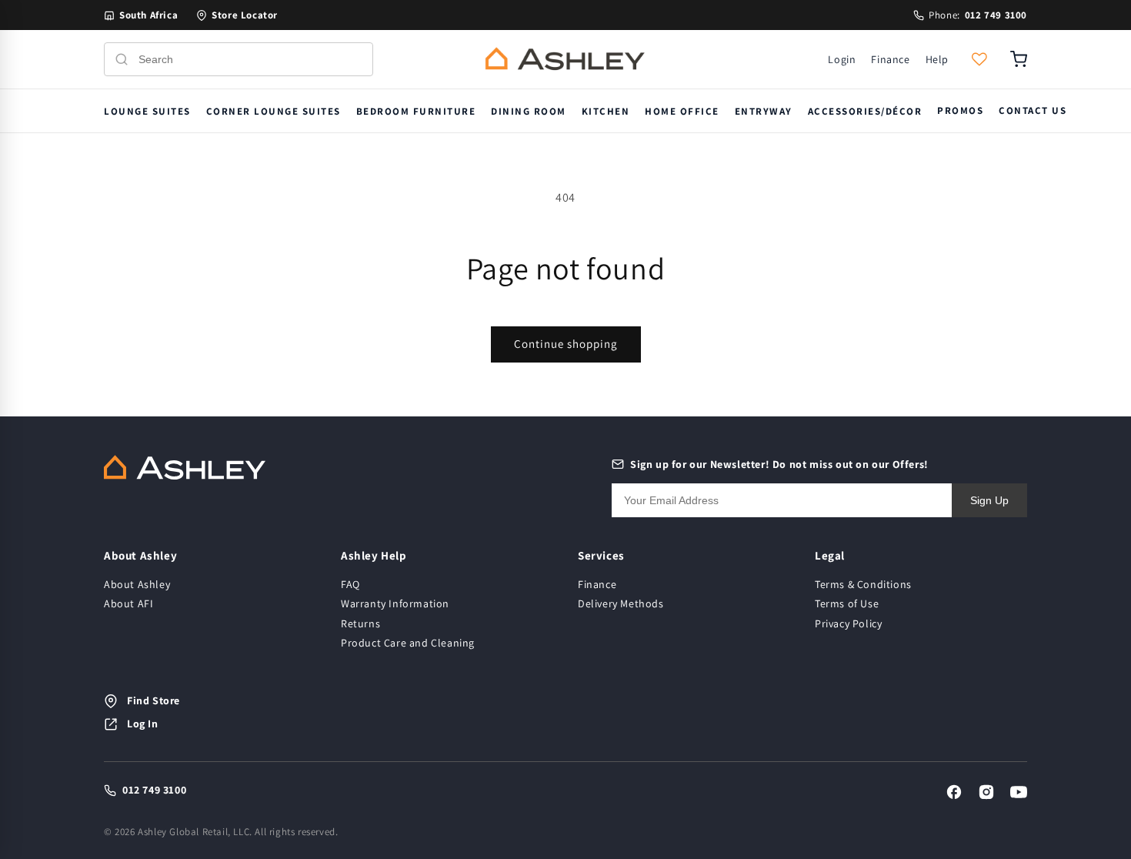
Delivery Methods (621, 603)
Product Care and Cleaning (408, 643)
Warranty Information (395, 603)
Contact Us (1032, 110)
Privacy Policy (848, 623)
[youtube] (1018, 792)
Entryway (763, 111)
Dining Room (528, 111)
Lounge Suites (147, 111)
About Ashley (137, 584)
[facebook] (954, 792)
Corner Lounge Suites (273, 111)
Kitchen (606, 111)
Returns (360, 623)
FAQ (350, 584)
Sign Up (989, 500)
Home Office (682, 111)
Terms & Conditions (863, 584)
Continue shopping (566, 343)
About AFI (128, 603)
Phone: (978, 15)
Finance (890, 59)
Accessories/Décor (865, 111)
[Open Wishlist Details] (979, 59)
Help (937, 59)
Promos (960, 110)
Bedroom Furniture (416, 111)
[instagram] (986, 792)
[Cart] (1018, 59)
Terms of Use (847, 603)
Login (842, 59)
